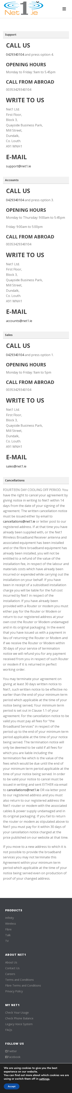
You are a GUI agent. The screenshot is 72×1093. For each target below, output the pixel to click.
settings (44, 1079)
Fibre (8, 929)
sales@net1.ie (16, 466)
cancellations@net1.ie (19, 521)
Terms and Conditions (19, 980)
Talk (8, 935)
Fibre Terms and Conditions (23, 985)
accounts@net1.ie (19, 321)
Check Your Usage (17, 1012)
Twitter (12, 1051)
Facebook (14, 1057)
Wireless (10, 923)
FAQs (8, 1030)
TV (7, 941)
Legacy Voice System (19, 1024)
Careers (10, 974)
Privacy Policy (14, 991)
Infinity (9, 918)
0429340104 (15, 54)
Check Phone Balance (19, 1018)
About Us (11, 962)
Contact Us (12, 968)
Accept (11, 1086)
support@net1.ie (18, 166)
